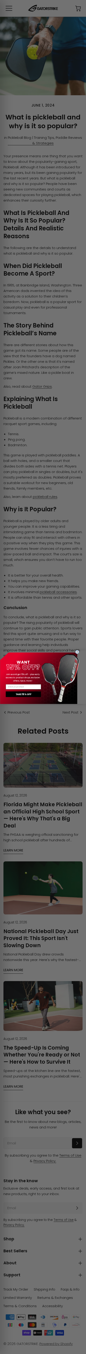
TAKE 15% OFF (23, 694)
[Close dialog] (77, 652)
